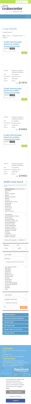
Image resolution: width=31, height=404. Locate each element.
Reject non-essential (15, 392)
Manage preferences (15, 396)
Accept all (15, 400)
